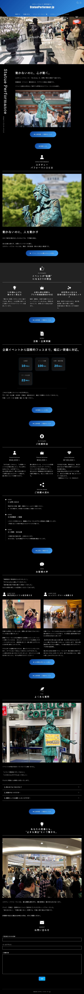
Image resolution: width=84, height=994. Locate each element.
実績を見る (26, 14)
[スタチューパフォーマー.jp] (42, 6)
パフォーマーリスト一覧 (40, 14)
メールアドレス (6, 944)
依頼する (17, 14)
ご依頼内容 (5, 953)
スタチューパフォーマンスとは (59, 14)
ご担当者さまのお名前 (8, 936)
